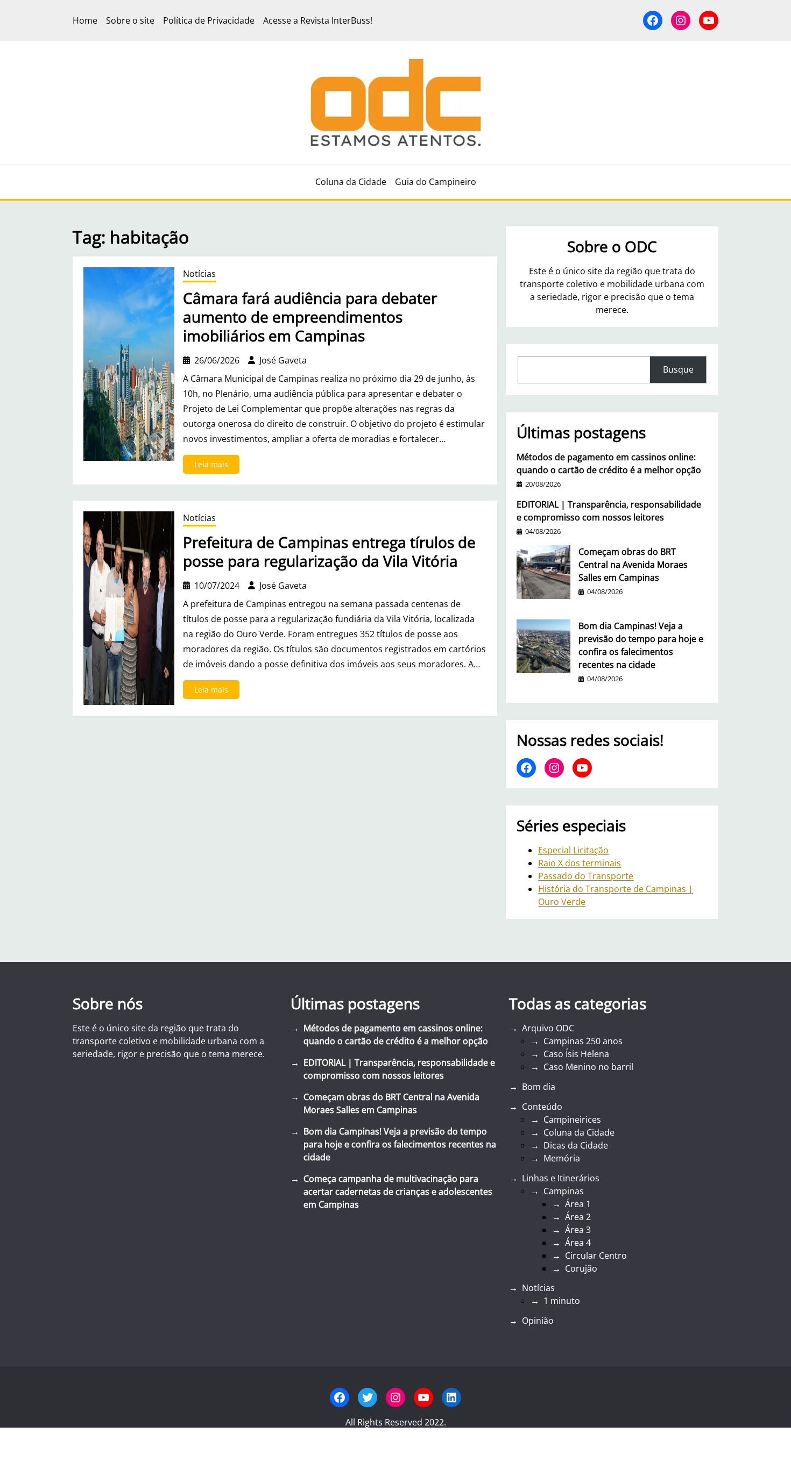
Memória (561, 1158)
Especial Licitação (573, 850)
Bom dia (538, 1087)
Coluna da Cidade (579, 1132)
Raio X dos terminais (579, 863)
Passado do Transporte (585, 876)
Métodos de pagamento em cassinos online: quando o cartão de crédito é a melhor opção (609, 463)
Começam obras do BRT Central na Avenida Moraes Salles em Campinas (633, 564)
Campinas (563, 1191)
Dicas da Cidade (575, 1145)
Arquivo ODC (548, 1028)
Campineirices (572, 1119)
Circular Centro (596, 1255)
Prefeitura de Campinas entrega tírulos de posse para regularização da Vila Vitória (329, 552)
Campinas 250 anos (583, 1041)
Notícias (199, 274)
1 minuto (561, 1301)
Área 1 (578, 1204)
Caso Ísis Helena (576, 1054)
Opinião (538, 1321)
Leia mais (216, 466)
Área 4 (578, 1243)
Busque (678, 369)
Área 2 (578, 1217)
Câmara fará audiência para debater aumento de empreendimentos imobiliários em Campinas (310, 317)
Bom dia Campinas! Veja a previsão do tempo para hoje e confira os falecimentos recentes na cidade (640, 645)
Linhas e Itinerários (560, 1178)
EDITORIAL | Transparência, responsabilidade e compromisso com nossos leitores (609, 510)
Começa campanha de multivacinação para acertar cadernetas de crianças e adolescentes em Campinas (397, 1191)
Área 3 (578, 1230)
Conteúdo (542, 1107)
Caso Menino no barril (588, 1067)
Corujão (581, 1268)
